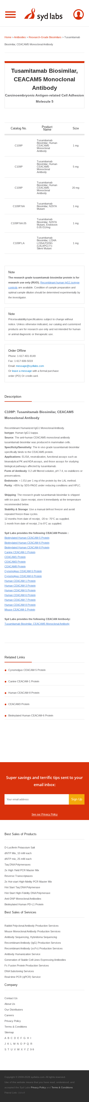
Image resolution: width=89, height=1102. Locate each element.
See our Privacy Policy (45, 814)
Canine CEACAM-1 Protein (20, 552)
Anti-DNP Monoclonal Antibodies (23, 898)
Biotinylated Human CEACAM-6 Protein (27, 542)
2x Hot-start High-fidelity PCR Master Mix (28, 881)
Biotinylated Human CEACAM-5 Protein (27, 537)
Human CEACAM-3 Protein (20, 585)
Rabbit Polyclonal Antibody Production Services (32, 925)
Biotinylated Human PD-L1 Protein (24, 904)
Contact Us (11, 998)
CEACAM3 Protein (15, 561)
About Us (10, 1003)
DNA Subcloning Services (19, 971)
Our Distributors (14, 1009)
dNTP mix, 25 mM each (18, 858)
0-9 (32, 1049)
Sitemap (9, 1032)
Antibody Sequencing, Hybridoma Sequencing (31, 937)
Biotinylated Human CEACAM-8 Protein (27, 547)
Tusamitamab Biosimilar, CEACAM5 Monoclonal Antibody (37, 623)
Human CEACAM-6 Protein (20, 595)
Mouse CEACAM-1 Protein (20, 609)
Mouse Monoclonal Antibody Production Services (33, 931)
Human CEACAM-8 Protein (20, 604)
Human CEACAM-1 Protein (20, 580)
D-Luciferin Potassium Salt (20, 847)
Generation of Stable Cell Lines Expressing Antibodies (35, 959)
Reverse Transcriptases (19, 875)
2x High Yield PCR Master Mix (22, 870)
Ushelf (21, 1092)
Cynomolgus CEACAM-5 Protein (23, 571)
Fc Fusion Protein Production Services (27, 965)
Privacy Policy (13, 1021)
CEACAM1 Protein (15, 557)
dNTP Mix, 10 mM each (18, 853)
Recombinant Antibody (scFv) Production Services (34, 948)
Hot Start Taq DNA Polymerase (22, 887)
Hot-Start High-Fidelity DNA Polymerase (27, 893)
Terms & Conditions (16, 1026)
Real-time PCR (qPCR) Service (23, 976)
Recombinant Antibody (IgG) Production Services (33, 942)
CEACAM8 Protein (15, 566)
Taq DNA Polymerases (18, 864)
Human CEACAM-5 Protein (20, 590)
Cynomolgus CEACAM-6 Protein (23, 576)
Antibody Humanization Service (22, 954)
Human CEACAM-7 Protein (20, 599)
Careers (9, 1015)
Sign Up (76, 799)
